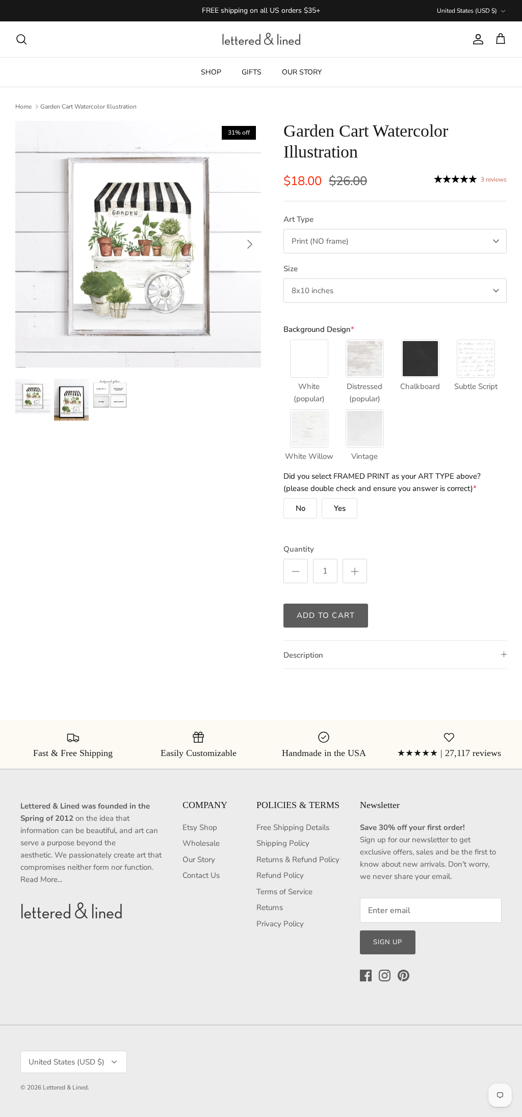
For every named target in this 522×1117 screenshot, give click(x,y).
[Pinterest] (403, 975)
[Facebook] (366, 975)
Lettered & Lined (65, 1087)
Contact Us (201, 875)
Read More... (41, 879)
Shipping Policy (282, 843)
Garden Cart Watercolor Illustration (88, 106)
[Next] (250, 244)
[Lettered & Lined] (261, 39)
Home (23, 106)
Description (303, 655)
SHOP (211, 72)
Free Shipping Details (292, 827)
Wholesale (201, 843)
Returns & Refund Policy (298, 859)
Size (290, 269)
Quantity (298, 549)
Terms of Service (284, 892)
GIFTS (252, 72)
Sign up (387, 942)
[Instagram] (384, 975)
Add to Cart (326, 615)
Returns (269, 907)
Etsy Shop (199, 827)
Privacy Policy (280, 924)
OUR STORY (302, 72)
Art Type (298, 219)
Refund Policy (280, 875)
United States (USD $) (467, 11)
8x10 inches (312, 290)
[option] (138, 244)
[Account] (476, 39)
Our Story (198, 859)
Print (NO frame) (320, 241)
